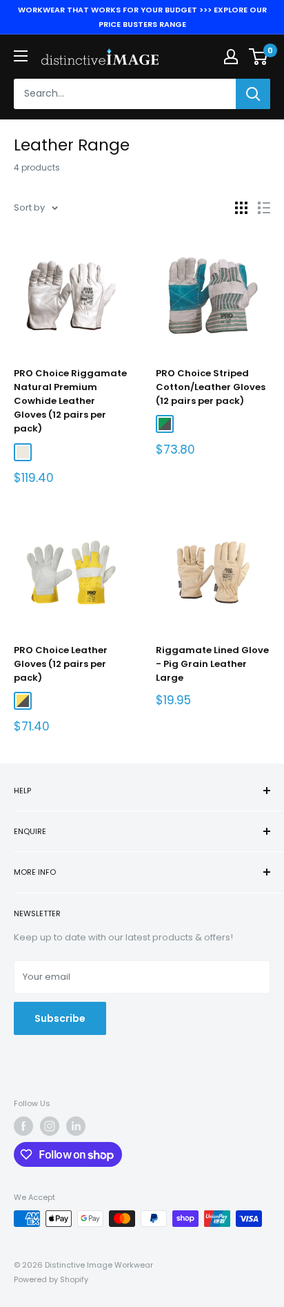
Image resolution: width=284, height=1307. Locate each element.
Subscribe (59, 1018)
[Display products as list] (264, 208)
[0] (258, 56)
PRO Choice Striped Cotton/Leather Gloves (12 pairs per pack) (210, 387)
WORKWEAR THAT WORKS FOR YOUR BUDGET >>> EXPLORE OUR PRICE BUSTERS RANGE (142, 17)
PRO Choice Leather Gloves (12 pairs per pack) (61, 663)
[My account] (231, 56)
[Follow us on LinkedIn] (75, 1126)
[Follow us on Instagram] (49, 1126)
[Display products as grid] (241, 208)
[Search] (253, 94)
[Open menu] (21, 55)
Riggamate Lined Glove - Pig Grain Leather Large (212, 663)
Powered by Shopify (51, 1279)
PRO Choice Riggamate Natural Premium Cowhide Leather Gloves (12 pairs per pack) (70, 401)
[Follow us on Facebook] (23, 1126)
